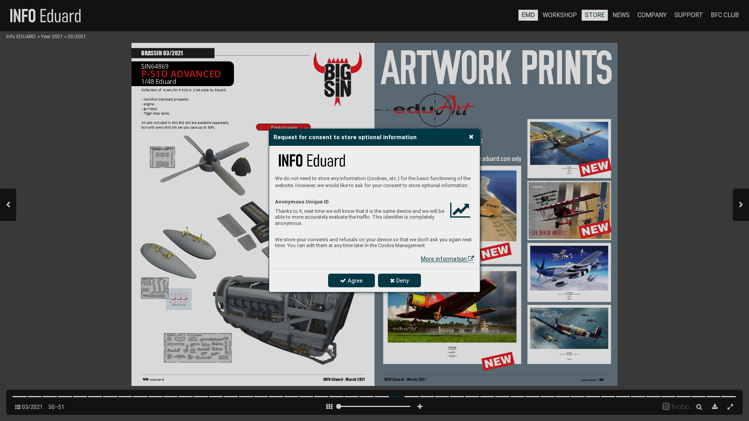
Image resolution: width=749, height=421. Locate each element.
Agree (354, 280)
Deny (402, 280)
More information (444, 258)
